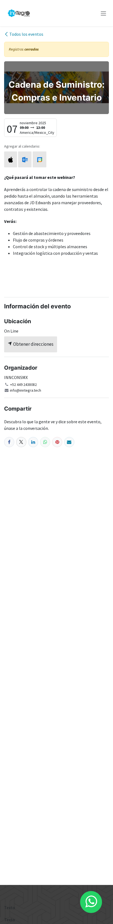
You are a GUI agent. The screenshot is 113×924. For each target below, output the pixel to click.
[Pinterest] (57, 442)
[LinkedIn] (33, 442)
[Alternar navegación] (103, 13)
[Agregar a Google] (39, 159)
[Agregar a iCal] (10, 159)
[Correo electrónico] (69, 442)
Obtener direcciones (32, 344)
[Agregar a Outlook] (25, 159)
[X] (21, 442)
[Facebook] (9, 442)
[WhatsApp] (45, 442)
